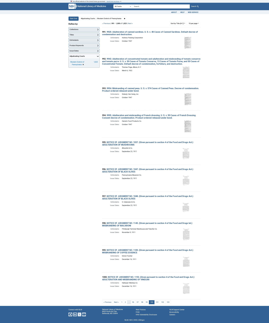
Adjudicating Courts (77, 56)
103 (168, 302)
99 (147, 302)
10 (193, 23)
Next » (130, 23)
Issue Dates (74, 51)
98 (142, 302)
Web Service (193, 12)
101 (157, 302)
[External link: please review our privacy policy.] (70, 314)
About (174, 12)
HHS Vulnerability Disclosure (146, 315)
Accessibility (174, 312)
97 (138, 302)
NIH (130, 320)
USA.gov (141, 320)
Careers (172, 315)
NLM (126, 320)
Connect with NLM (75, 310)
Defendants (74, 40)
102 (162, 302)
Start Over (73, 19)
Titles (72, 35)
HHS (135, 320)
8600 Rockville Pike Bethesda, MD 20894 (110, 312)
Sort (177, 23)
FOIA (137, 312)
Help (182, 12)
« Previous (106, 23)
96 (133, 302)
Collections (74, 29)
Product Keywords (77, 45)
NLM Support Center (176, 310)
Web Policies (141, 310)
